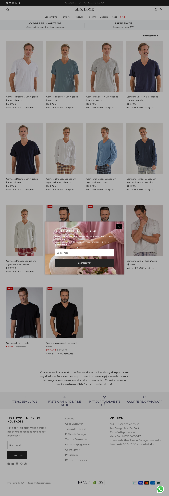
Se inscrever (84, 262)
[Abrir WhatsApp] (160, 489)
